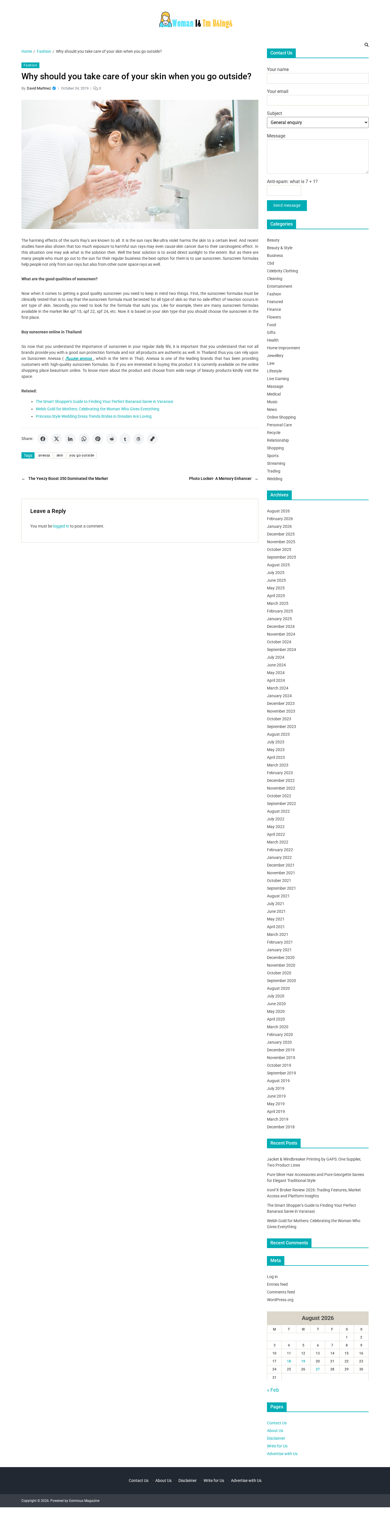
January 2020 (279, 1042)
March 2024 (277, 688)
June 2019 (276, 1096)
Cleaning (274, 278)
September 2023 (281, 726)
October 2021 (279, 880)
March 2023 (277, 764)
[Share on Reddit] (111, 438)
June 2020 (276, 1003)
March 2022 (277, 841)
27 (318, 1369)
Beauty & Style (279, 247)
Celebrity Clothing (282, 270)
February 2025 (280, 611)
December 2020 (281, 957)
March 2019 (277, 1119)
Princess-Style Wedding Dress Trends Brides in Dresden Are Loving (94, 416)
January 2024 (279, 695)
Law (271, 363)
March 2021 (277, 934)
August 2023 (278, 734)
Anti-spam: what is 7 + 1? (292, 181)
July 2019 (275, 1088)
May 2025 (276, 587)
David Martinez (39, 88)
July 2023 (275, 741)
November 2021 (281, 872)
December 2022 (281, 780)
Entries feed (277, 1284)
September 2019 (281, 1072)
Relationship (278, 440)
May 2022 (276, 826)
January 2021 (279, 949)
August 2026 (278, 510)
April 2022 (276, 834)
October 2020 (279, 972)
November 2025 (281, 541)
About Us (275, 1430)
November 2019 (281, 1057)
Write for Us (277, 1446)
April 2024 (276, 680)
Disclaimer (276, 1438)
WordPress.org (280, 1299)
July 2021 (275, 903)
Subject (274, 113)
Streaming (276, 463)
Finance (274, 309)
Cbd (270, 263)
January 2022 (279, 857)
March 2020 (277, 1026)
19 (303, 1361)
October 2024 (279, 641)
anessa (44, 455)
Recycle (273, 432)
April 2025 (276, 595)
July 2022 (275, 818)
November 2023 (281, 711)
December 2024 (281, 626)
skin (60, 455)
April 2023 (276, 757)
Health (273, 340)
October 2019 (279, 1065)
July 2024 (275, 657)
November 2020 (281, 965)
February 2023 (280, 772)
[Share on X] (56, 438)
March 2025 (277, 603)
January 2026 (279, 526)
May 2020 (276, 1011)
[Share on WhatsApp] (84, 438)
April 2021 (276, 926)
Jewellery (275, 355)
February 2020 (280, 1034)
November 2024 (281, 634)
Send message (287, 205)
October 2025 (279, 549)
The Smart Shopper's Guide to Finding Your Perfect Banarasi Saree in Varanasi (104, 401)
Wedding (274, 478)
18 (289, 1361)
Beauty (273, 240)
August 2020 (278, 988)
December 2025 (281, 534)
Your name (278, 69)
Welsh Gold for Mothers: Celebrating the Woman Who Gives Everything (97, 409)
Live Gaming (278, 378)
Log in (272, 1276)
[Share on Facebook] (42, 438)
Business (275, 255)
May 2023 (276, 749)
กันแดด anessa (78, 358)
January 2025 (279, 618)
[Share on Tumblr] (125, 438)
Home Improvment (283, 347)
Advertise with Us (282, 1453)
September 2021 (281, 888)
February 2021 (280, 942)
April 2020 (276, 1019)
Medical (274, 394)
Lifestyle (274, 370)
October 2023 (279, 718)
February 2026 (280, 518)
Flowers (274, 317)
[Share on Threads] (138, 438)
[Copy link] (152, 438)
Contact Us (277, 1423)
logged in (61, 526)
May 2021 (276, 918)
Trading (273, 471)
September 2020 (281, 980)
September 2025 (281, 557)
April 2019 (276, 1111)
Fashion (30, 65)
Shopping (275, 447)
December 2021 (281, 865)
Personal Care (279, 424)
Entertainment (279, 286)
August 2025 (278, 564)
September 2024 (281, 649)
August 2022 (278, 811)
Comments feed (281, 1291)
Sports (273, 455)
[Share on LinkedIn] (70, 438)
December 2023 (281, 703)
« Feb (273, 1390)
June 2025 (276, 580)
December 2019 (281, 1049)
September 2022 (281, 803)
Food (271, 324)
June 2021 (276, 911)
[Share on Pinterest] (97, 438)
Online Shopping (281, 417)
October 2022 (279, 795)
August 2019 (278, 1080)
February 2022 (280, 849)
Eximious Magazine (84, 1501)
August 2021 (278, 895)
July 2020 (275, 995)
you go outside (81, 455)
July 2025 (275, 572)
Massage (275, 386)
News (272, 409)
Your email (277, 91)
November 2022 (281, 788)
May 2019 (276, 1103)
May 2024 (276, 672)
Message (276, 136)
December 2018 (281, 1126)
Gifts (271, 332)
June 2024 (276, 664)
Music (272, 401)
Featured (275, 301)
